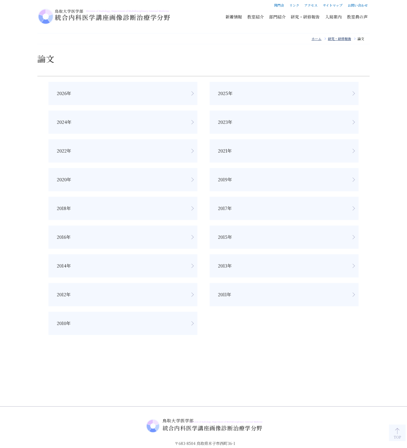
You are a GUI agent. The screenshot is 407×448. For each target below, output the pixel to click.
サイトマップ (332, 5)
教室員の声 (357, 17)
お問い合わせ (358, 5)
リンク (294, 5)
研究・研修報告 (305, 17)
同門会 (279, 5)
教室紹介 (255, 17)
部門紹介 (277, 17)
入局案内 (333, 17)
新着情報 (233, 17)
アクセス (311, 5)
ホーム (316, 38)
